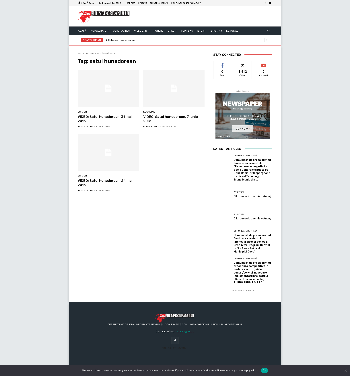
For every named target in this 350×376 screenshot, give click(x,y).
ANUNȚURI (239, 192)
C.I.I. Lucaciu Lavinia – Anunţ (120, 40)
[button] (268, 31)
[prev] (261, 40)
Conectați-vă (242, 63)
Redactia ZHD (85, 126)
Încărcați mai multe (241, 290)
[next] (267, 40)
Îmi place (222, 63)
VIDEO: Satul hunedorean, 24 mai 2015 (105, 182)
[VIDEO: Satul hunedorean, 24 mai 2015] (108, 152)
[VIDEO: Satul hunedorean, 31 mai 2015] (108, 88)
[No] (345, 370)
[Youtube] (270, 3)
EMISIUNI (82, 112)
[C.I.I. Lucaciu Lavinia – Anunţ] (222, 194)
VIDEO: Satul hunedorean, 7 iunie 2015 (170, 119)
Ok (264, 370)
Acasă (81, 53)
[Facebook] (266, 3)
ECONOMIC (149, 112)
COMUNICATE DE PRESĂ (245, 156)
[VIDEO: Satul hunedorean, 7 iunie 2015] (174, 88)
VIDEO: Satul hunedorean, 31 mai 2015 (105, 119)
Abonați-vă (263, 63)
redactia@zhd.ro (185, 331)
